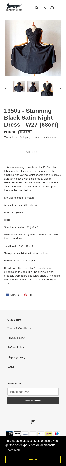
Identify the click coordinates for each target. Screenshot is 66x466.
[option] (19, 86)
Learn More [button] (13, 450)
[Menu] (60, 8)
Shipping (25, 137)
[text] (33, 173)
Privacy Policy (16, 337)
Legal (10, 366)
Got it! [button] (33, 459)
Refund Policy (15, 347)
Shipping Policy (16, 357)
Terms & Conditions (19, 328)
